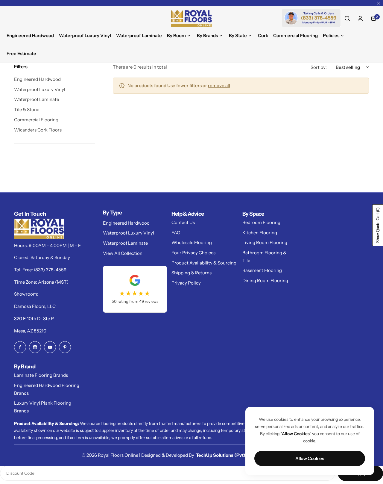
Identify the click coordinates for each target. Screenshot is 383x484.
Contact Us (183, 222)
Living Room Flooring (264, 242)
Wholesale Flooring (191, 242)
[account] (360, 18)
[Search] (347, 18)
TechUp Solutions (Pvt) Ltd (224, 455)
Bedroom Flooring (261, 222)
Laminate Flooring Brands (41, 375)
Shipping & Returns (191, 273)
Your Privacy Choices (193, 252)
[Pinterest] (65, 347)
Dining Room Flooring (265, 280)
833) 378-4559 (50, 270)
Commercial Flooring (36, 119)
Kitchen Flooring (259, 232)
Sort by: (319, 67)
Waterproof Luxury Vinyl (39, 89)
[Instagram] (35, 347)
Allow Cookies (309, 458)
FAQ (175, 232)
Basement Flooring (262, 270)
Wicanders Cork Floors (38, 130)
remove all (219, 85)
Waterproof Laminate (36, 99)
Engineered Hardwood (37, 79)
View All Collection (122, 253)
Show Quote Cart (378, 225)
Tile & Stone (26, 109)
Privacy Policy (186, 283)
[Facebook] (20, 347)
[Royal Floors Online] (191, 18)
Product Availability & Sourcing (203, 263)
